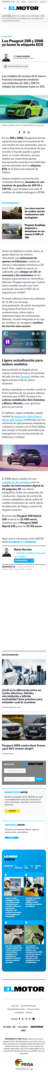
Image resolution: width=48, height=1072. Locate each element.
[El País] (7, 1027)
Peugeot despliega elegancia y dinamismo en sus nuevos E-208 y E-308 (35, 231)
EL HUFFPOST (19, 867)
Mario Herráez (23, 56)
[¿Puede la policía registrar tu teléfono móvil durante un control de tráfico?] (34, 895)
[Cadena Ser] (23, 1031)
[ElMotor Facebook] (19, 1019)
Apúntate (12, 811)
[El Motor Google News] (33, 1019)
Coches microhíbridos (25, 567)
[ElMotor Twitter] (23, 1019)
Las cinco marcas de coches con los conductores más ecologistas (35, 213)
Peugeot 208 (19, 569)
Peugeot (25, 376)
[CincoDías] (23, 1027)
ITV (18, 2)
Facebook (14, 541)
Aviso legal (15, 1006)
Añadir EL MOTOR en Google (18, 66)
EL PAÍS (26, 867)
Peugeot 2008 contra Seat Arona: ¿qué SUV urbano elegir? (23, 747)
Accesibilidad (19, 1012)
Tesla (24, 2)
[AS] (14, 1027)
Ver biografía (21, 561)
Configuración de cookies (16, 1009)
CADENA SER (38, 867)
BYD (13, 2)
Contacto (28, 1012)
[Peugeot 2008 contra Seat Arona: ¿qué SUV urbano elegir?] (24, 728)
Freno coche (33, 2)
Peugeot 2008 (7, 569)
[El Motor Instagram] (26, 1019)
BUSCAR (11, 837)
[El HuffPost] (37, 1027)
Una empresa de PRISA (24, 1062)
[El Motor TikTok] (30, 1019)
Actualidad (7, 36)
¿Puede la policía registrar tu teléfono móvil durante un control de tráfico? (34, 902)
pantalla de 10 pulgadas (15, 482)
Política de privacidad (28, 1006)
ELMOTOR (8, 866)
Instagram (30, 541)
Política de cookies (33, 1009)
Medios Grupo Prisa (24, 1069)
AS (32, 866)
